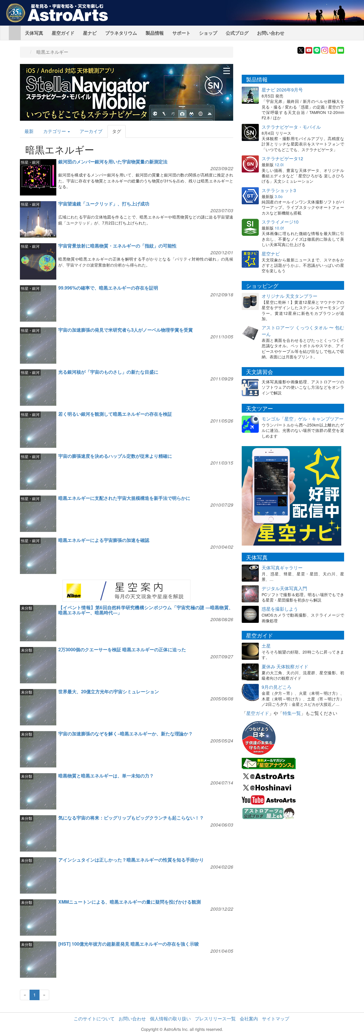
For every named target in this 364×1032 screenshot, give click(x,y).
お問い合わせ (270, 33)
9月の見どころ (276, 687)
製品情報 (155, 33)
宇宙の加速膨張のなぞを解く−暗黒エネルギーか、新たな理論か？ (125, 733)
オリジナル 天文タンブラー (289, 296)
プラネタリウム (121, 33)
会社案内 (249, 1018)
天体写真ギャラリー (282, 567)
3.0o (279, 196)
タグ (116, 131)
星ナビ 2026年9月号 (282, 89)
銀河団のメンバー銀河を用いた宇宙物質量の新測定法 (112, 161)
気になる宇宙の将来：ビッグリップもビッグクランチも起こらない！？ (131, 817)
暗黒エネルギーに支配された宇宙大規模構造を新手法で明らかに (124, 498)
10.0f (279, 228)
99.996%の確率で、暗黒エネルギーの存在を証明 (108, 287)
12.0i (279, 164)
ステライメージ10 (280, 222)
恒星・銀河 (30, 162)
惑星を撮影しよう (280, 609)
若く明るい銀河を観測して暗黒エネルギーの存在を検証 (115, 414)
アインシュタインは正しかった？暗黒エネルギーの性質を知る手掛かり (131, 859)
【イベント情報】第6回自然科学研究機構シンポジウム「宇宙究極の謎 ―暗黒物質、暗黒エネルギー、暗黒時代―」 (145, 610)
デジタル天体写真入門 (284, 588)
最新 (29, 131)
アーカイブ (91, 131)
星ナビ (90, 33)
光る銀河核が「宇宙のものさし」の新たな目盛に (108, 372)
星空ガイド (63, 33)
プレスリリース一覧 (215, 1018)
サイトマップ (275, 1018)
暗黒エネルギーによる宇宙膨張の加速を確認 (103, 540)
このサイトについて (94, 1018)
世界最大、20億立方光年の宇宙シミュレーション (108, 691)
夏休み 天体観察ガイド (285, 666)
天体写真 (34, 33)
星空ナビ (271, 253)
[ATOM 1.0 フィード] (332, 49)
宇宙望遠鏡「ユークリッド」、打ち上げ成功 (103, 203)
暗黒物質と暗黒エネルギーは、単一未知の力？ (106, 775)
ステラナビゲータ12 (282, 158)
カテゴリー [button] (55, 131)
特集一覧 (292, 713)
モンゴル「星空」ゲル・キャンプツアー (303, 418)
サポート (181, 33)
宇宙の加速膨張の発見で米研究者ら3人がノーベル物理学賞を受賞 (125, 329)
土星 (266, 645)
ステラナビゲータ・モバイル (291, 127)
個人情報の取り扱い (170, 1018)
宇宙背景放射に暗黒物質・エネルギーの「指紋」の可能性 (117, 245)
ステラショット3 (279, 190)
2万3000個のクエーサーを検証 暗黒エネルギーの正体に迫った (122, 649)
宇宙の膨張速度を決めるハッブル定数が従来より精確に (115, 456)
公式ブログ (237, 33)
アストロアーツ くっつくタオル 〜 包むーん (303, 330)
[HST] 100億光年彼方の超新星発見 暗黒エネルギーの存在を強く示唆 (128, 944)
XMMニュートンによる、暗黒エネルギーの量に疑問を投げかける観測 (129, 901)
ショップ (208, 33)
